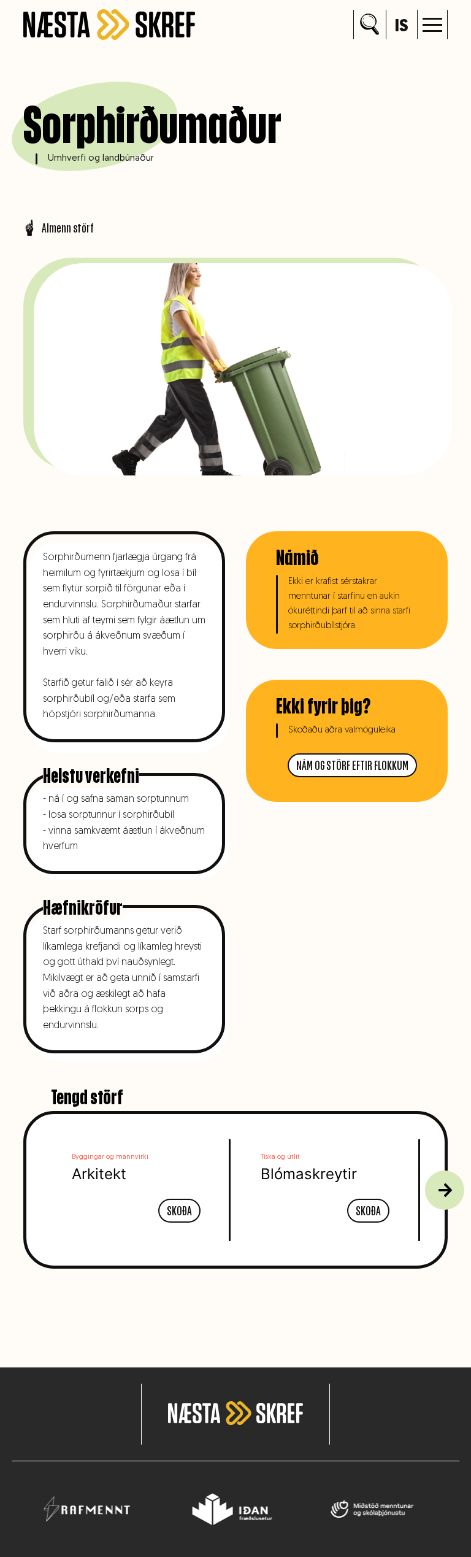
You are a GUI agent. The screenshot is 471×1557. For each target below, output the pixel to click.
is (401, 27)
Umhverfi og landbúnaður (101, 158)
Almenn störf (68, 228)
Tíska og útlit (280, 1157)
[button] (432, 24)
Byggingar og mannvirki (110, 1157)
